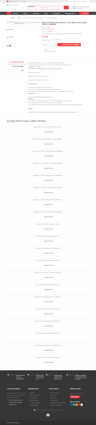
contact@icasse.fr (80, 8)
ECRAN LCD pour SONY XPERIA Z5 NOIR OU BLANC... (48, 127)
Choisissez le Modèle (46, 40)
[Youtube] (61, 1)
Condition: (44, 30)
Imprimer (46, 49)
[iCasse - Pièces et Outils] (16, 7)
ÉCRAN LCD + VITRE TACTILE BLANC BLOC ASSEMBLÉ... (48, 151)
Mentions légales (33, 400)
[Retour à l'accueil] (7, 18)
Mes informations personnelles (58, 402)
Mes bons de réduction (56, 405)
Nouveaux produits (34, 395)
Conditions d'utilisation (35, 402)
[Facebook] (54, 1)
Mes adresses (53, 400)
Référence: (44, 28)
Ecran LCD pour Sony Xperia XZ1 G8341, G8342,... (48, 333)
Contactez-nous (33, 397)
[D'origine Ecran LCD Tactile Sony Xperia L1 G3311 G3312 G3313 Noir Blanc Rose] (10, 25)
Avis (22, 70)
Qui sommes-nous (34, 405)
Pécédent (8, 46)
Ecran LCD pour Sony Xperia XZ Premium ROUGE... (48, 321)
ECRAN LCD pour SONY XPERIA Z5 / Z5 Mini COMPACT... (48, 139)
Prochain (10, 46)
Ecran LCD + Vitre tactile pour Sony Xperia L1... (48, 236)
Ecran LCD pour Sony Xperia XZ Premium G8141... (48, 284)
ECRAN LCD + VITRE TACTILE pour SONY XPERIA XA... (48, 175)
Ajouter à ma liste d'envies (49, 51)
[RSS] (76, 405)
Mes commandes (54, 393)
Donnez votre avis (45, 26)
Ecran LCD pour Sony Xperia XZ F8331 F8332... (48, 248)
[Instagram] (63, 1)
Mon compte (53, 395)
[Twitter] (56, 1)
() (85, 13)
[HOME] (9, 13)
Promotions (32, 393)
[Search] (66, 7)
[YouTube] (79, 405)
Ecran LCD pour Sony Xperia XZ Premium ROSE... (48, 309)
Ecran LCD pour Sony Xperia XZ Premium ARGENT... (48, 296)
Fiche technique (18, 66)
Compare (47, 338)
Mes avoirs (53, 397)
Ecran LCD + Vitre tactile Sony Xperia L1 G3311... (48, 224)
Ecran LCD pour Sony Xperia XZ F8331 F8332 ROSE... (48, 272)
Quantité (43, 45)
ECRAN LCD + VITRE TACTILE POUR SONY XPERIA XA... (48, 163)
